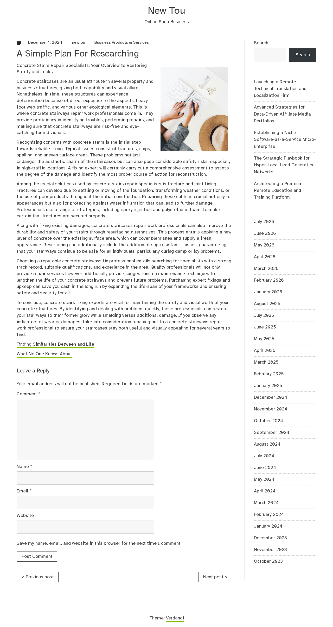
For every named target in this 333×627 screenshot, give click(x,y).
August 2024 (267, 444)
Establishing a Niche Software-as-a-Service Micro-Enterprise (285, 139)
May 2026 (264, 245)
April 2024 (265, 491)
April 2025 (265, 350)
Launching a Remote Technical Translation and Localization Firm (280, 89)
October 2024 (268, 421)
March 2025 (266, 362)
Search (261, 43)
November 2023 (270, 549)
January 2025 (268, 385)
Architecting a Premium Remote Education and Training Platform (278, 190)
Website (25, 515)
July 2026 (264, 221)
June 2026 (265, 233)
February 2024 (269, 514)
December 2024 (270, 397)
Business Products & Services (121, 42)
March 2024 (266, 503)
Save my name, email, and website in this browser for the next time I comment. (99, 543)
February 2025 (269, 374)
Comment (28, 394)
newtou (78, 42)
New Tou (166, 11)
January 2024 (268, 526)
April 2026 (265, 257)
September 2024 (271, 432)
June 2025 (265, 327)
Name (24, 466)
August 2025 (267, 303)
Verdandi (175, 618)
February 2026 (269, 280)
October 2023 (268, 561)
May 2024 (264, 479)
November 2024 (270, 409)
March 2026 (266, 268)
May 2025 (264, 339)
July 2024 (264, 456)
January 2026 (268, 292)
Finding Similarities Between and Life (55, 344)
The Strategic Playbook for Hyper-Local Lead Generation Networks (284, 165)
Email (24, 491)
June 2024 (265, 467)
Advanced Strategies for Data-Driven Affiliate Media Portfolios (282, 114)
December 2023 (270, 538)
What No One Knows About (44, 354)
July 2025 (264, 315)
